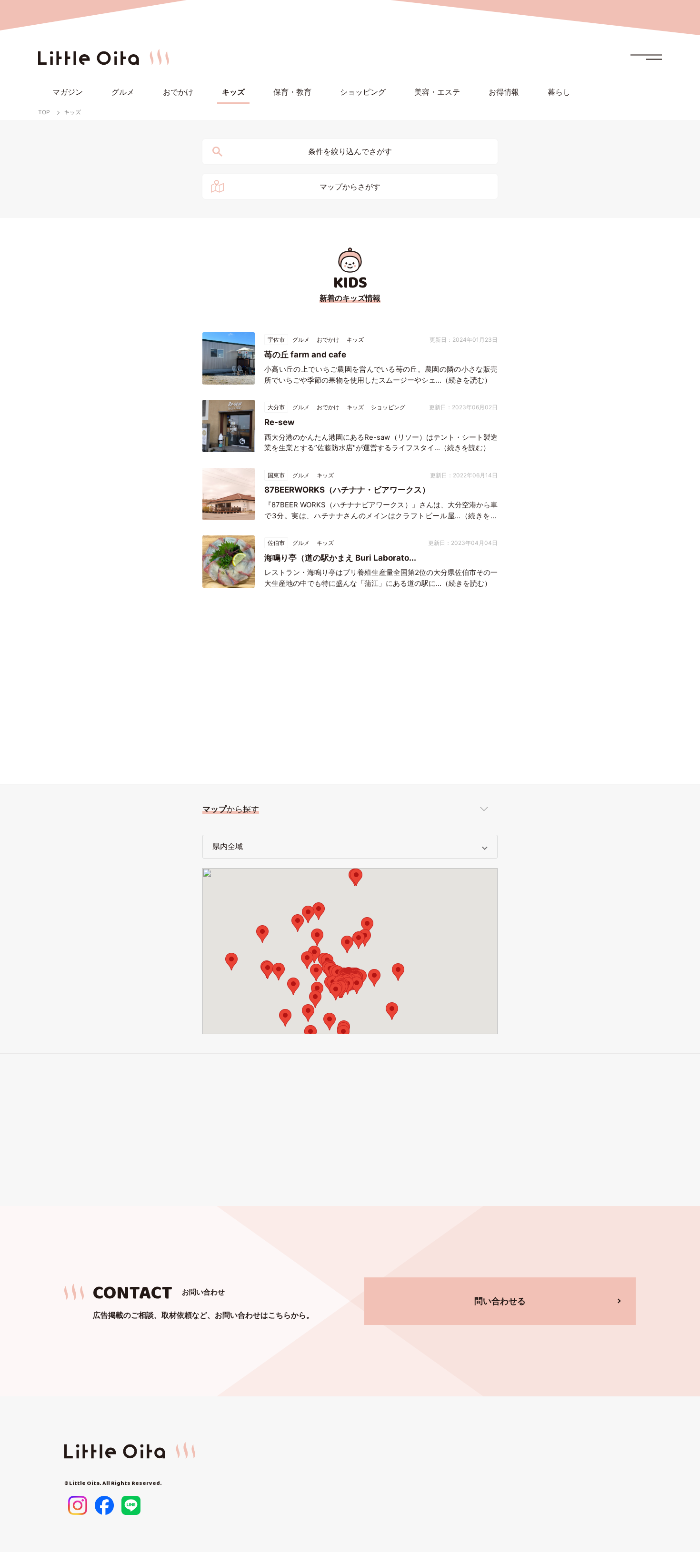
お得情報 (504, 92)
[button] (365, 938)
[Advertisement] (350, 688)
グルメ (122, 92)
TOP (44, 112)
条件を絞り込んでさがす (350, 152)
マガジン (67, 92)
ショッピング (363, 92)
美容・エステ (437, 92)
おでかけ (178, 92)
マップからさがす (350, 186)
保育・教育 (292, 92)
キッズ (233, 92)
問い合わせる (500, 1301)
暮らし (559, 92)
